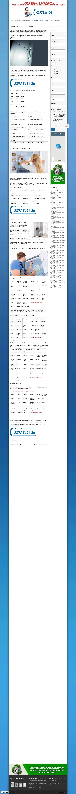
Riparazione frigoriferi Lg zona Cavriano (57, 271)
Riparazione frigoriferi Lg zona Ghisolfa (57, 203)
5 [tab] (37, 476)
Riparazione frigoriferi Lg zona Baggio (57, 238)
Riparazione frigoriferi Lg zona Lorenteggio (57, 225)
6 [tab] (38, 476)
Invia (53, 129)
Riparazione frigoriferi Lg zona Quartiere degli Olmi (57, 223)
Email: (53, 48)
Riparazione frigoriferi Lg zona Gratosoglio (57, 245)
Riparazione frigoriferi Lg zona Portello (57, 200)
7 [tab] (39, 476)
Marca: (53, 90)
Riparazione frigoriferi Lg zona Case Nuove (57, 266)
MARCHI (51, 20)
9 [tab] (41, 476)
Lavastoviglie (55, 65)
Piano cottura (55, 71)
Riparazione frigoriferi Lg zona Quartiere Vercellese (57, 288)
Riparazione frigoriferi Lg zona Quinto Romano (57, 268)
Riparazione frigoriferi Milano (14, 441)
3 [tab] (35, 476)
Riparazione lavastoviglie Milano (41, 445)
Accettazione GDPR (56, 109)
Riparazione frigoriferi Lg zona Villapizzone (57, 193)
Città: (52, 84)
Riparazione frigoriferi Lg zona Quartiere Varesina (57, 190)
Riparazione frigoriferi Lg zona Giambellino (57, 233)
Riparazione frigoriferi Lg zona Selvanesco (57, 235)
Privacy (63, 114)
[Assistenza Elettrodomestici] (38, 17)
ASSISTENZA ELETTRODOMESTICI (22, 20)
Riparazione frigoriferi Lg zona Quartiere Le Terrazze (57, 276)
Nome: (53, 35)
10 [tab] (42, 476)
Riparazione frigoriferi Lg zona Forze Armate (57, 248)
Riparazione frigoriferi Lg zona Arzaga (57, 243)
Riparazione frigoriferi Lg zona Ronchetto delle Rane (57, 220)
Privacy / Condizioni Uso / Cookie (54, 497)
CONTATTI (57, 20)
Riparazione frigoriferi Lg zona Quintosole (57, 228)
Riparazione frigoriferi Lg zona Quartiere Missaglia (57, 255)
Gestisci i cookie (5, 792)
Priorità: (53, 96)
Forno (54, 69)
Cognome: (53, 41)
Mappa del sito (51, 495)
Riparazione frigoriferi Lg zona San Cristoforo (58, 283)
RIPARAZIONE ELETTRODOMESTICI (40, 20)
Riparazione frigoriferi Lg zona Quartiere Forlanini (57, 261)
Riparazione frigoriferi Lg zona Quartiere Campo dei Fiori (57, 195)
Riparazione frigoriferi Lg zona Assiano (57, 218)
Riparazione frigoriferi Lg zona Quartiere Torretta (57, 215)
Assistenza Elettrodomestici (15, 506)
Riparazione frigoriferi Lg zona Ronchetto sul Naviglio (57, 263)
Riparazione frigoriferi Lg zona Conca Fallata (57, 210)
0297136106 (54, 494)
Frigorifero (55, 62)
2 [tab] (34, 476)
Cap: (52, 77)
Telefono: (53, 54)
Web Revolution (63, 506)
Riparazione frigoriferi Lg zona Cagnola (57, 198)
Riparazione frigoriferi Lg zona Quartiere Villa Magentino (57, 253)
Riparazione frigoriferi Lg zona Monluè (57, 250)
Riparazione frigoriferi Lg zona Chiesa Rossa (57, 286)
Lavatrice (55, 67)
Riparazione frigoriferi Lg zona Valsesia (57, 230)
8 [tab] (40, 476)
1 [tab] (33, 476)
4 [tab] (36, 476)
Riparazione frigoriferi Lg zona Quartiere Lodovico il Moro (57, 273)
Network (50, 498)
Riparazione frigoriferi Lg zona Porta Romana (57, 281)
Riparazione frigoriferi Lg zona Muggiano (57, 213)
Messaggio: (54, 103)
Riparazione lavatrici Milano (16, 445)
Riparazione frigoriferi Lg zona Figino (57, 258)
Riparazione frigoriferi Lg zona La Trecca (58, 240)
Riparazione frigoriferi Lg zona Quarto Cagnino (57, 278)
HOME (11, 20)
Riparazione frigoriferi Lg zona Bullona (57, 205)
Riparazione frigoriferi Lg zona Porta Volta (57, 208)
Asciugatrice (55, 73)
